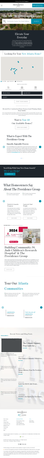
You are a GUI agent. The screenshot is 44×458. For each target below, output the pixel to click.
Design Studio (5, 422)
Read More (14, 218)
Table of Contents (17, 441)
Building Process (6, 425)
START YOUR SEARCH (22, 101)
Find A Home (5, 419)
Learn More (9, 269)
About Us (5, 420)
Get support (38, 449)
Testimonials (5, 427)
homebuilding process (16, 152)
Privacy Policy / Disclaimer (8, 441)
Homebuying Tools (6, 423)
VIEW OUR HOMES (22, 127)
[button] (33, 67)
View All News (4, 335)
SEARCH (36, 21)
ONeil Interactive (32, 449)
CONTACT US (10, 174)
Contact (4, 428)
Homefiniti (20, 449)
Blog (4, 430)
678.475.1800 (31, 422)
